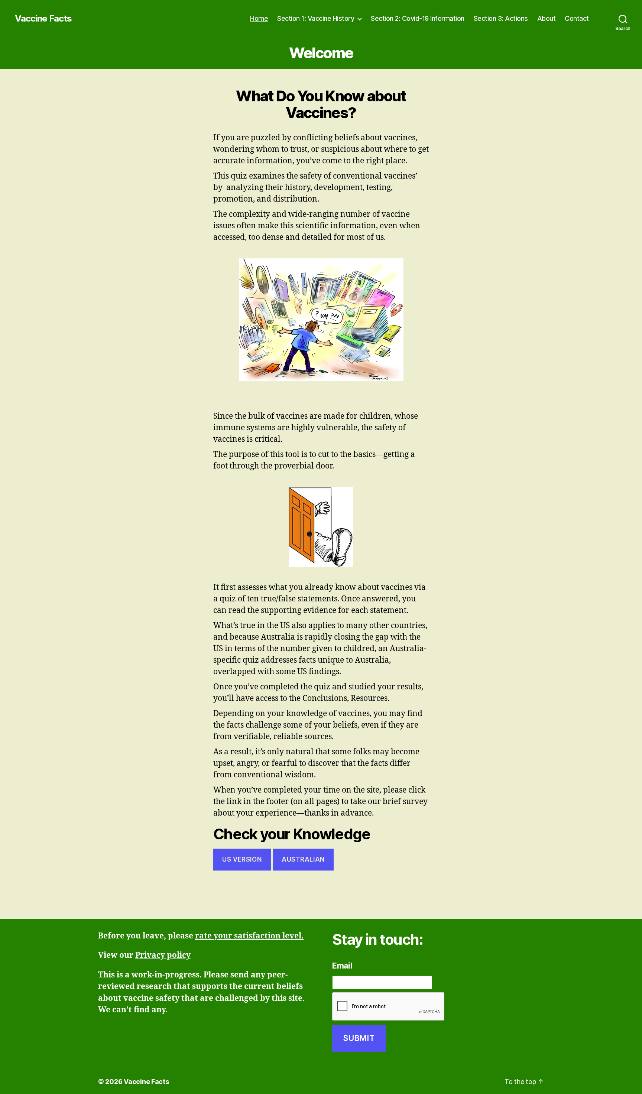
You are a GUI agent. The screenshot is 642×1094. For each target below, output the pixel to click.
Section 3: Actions (501, 18)
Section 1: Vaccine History (315, 18)
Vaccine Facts (43, 18)
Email (342, 965)
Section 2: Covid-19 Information (417, 18)
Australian (303, 859)
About (546, 18)
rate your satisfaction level (248, 936)
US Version (242, 859)
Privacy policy (163, 955)
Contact (577, 18)
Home (259, 18)
